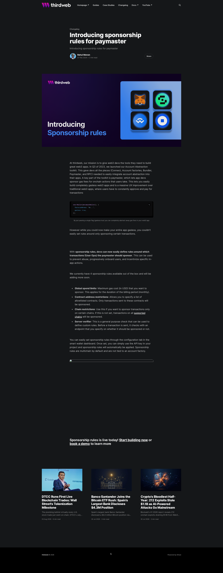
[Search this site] (180, 5)
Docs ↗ (135, 5)
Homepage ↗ (83, 5)
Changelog (123, 5)
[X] (111, 554)
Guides (96, 5)
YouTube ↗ (147, 5)
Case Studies (109, 5)
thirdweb (45, 555)
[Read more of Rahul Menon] (73, 56)
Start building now (133, 440)
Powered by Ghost (174, 555)
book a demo (80, 444)
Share (149, 56)
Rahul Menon (83, 55)
